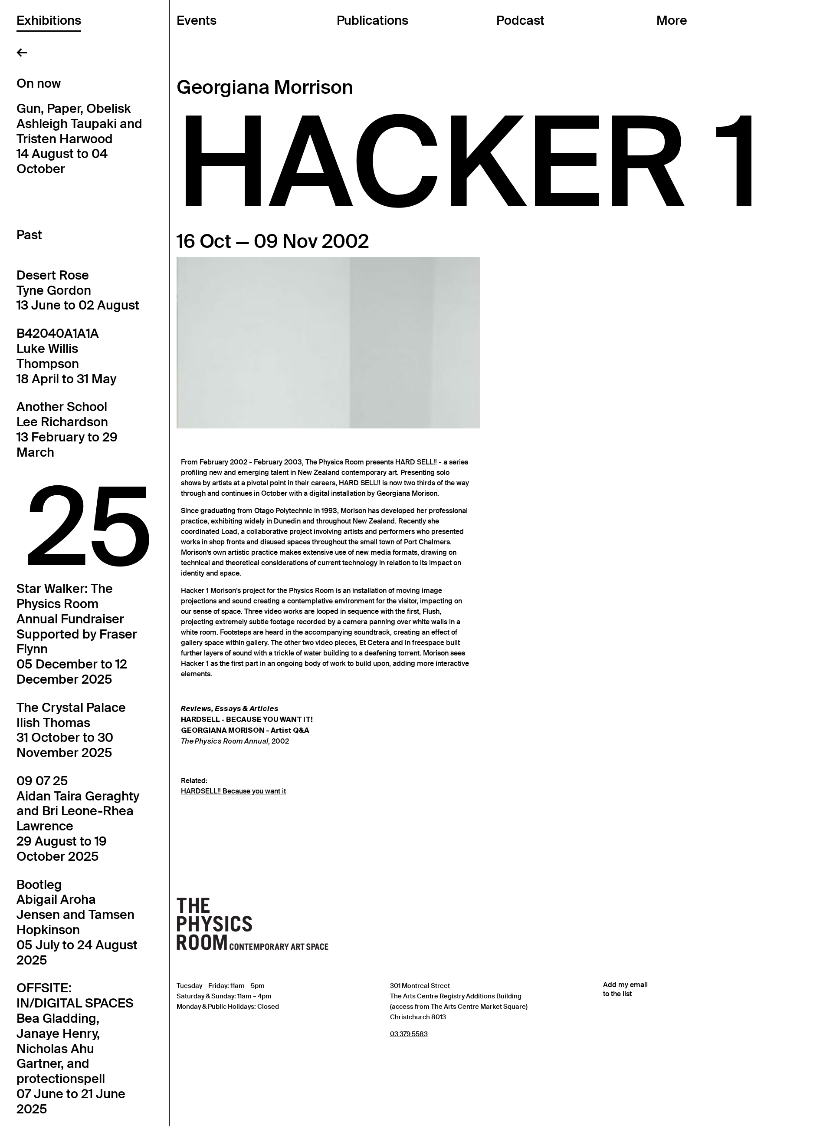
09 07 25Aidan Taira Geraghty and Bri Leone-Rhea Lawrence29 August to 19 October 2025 (77, 819)
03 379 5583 (409, 1033)
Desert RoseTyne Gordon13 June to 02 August (77, 290)
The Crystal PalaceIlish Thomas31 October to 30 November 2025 (71, 730)
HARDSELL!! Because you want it (233, 791)
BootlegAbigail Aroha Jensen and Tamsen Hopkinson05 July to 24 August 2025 (77, 922)
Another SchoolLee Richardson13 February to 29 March (67, 429)
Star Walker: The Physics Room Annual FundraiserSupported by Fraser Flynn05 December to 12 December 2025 (76, 634)
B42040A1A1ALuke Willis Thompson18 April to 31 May (66, 356)
